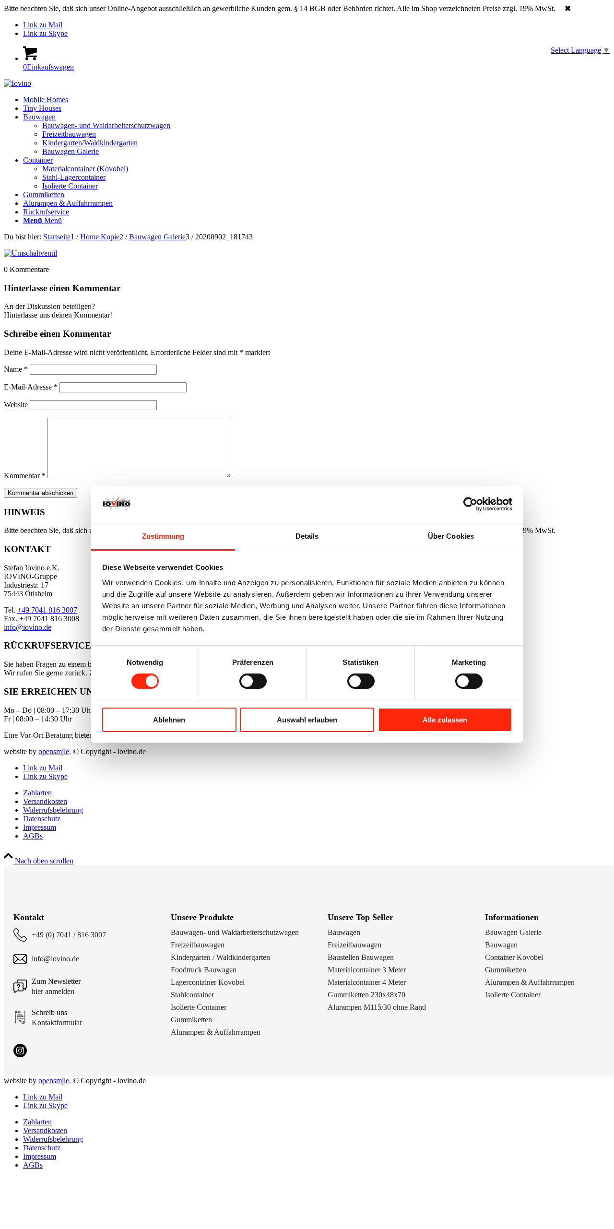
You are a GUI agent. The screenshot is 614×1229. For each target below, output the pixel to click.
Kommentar (25, 476)
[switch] (253, 681)
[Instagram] (20, 1050)
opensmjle (53, 751)
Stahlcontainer (192, 995)
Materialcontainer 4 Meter (367, 982)
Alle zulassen (445, 720)
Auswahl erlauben (307, 720)
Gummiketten (191, 1020)
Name (16, 369)
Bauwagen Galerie (513, 932)
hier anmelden (53, 991)
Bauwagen (344, 932)
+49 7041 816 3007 (47, 610)
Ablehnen (169, 720)
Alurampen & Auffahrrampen (215, 1032)
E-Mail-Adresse (31, 387)
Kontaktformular (57, 1022)
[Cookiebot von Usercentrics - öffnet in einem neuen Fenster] (470, 504)
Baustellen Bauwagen (361, 957)
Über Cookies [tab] (451, 536)
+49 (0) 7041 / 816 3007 (69, 935)
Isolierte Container (198, 1007)
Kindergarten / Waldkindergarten (220, 957)
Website (16, 405)
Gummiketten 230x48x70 (366, 995)
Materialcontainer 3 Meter (367, 970)
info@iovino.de (27, 627)
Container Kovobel (514, 957)
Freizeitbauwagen (197, 945)
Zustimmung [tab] (163, 536)
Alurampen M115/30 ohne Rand (377, 1007)
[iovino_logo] (17, 83)
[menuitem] (316, 99)
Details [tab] (307, 536)
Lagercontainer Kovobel (208, 982)
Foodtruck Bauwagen (203, 970)
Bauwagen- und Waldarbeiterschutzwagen (235, 932)
